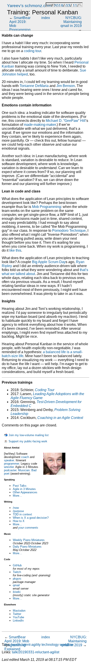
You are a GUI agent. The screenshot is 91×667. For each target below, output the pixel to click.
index (45, 18)
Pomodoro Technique (69, 230)
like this (15, 250)
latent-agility (31, 644)
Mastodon (19, 610)
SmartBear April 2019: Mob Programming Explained (16, 643)
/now (16, 507)
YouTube (18, 617)
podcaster (10, 470)
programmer (11, 463)
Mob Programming (46, 207)
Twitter (17, 614)
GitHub (17, 565)
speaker (9, 460)
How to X (19, 521)
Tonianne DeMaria (34, 86)
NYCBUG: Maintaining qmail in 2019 (71, 22)
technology (50, 644)
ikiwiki (17, 592)
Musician (24, 470)
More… (17, 495)
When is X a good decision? (31, 517)
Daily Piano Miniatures (27, 546)
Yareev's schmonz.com (29, 5)
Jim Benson (65, 86)
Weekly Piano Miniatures (29, 540)
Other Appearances (25, 492)
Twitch (17, 572)
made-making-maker (40, 124)
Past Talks (20, 485)
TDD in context (22, 514)
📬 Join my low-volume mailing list (26, 435)
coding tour (32, 51)
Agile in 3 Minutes (24, 489)
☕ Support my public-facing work (25, 441)
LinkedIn (18, 620)
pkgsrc (17, 578)
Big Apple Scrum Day (49, 262)
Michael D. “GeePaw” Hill (65, 120)
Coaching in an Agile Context (60, 418)
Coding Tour (44, 390)
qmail (16, 585)
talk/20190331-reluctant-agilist (35, 652)
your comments (28, 527)
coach (25, 457)
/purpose (18, 511)
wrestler (9, 467)
